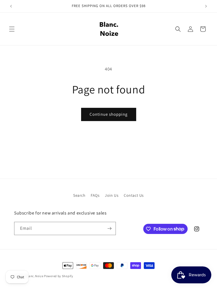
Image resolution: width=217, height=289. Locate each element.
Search (79, 195)
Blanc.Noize (35, 276)
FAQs (95, 195)
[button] (12, 29)
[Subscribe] (109, 228)
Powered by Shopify (58, 276)
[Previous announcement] (11, 6)
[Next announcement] (206, 6)
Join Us (111, 195)
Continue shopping (109, 114)
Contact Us (134, 195)
